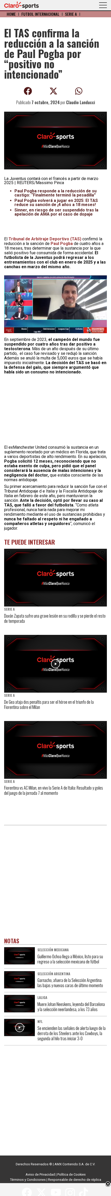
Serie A (71, 14)
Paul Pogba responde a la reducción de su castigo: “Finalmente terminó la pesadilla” (55, 193)
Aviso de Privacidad (40, 1174)
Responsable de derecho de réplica (74, 1180)
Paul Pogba (62, 243)
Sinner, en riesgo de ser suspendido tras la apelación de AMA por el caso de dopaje (56, 212)
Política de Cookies (71, 1174)
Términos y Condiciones (28, 1180)
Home (11, 14)
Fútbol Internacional (40, 14)
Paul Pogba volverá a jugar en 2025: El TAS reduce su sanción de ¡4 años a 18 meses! (56, 202)
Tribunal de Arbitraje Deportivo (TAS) (45, 238)
